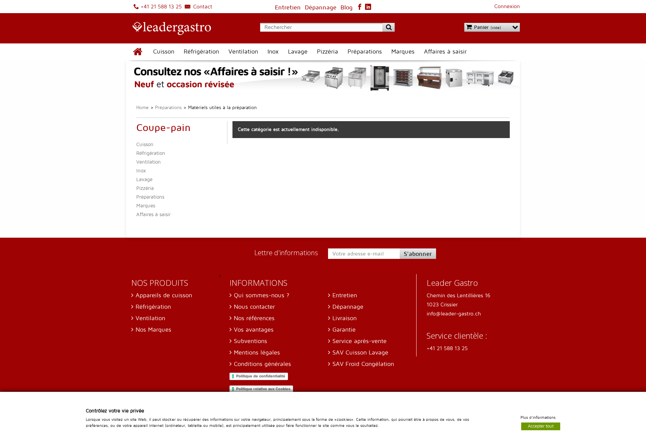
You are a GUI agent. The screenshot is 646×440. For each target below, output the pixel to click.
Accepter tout (540, 426)
